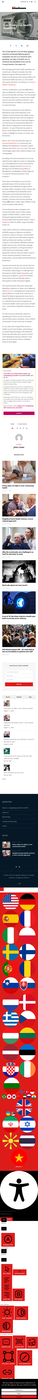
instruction (25, 166)
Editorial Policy (6, 817)
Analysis (7, 20)
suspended (22, 276)
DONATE (19, 413)
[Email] (27, 46)
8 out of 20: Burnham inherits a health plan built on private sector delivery (18, 617)
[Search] (35, 2)
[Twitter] (16, 46)
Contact (4, 826)
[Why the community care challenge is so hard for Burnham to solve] (7, 737)
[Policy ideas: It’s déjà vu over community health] (7, 706)
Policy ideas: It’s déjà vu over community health (18, 487)
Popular (19, 697)
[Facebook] (10, 46)
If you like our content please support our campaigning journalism (17, 374)
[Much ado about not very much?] (7, 770)
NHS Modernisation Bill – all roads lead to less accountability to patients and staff (18, 650)
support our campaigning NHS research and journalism (18, 407)
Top (19, 883)
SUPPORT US (24, 2)
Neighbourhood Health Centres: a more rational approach (17, 520)
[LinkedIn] (22, 46)
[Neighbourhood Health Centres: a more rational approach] (7, 720)
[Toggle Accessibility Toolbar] (2, 889)
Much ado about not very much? (14, 585)
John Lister (10, 32)
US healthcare (22, 424)
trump (12, 424)
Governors (10, 291)
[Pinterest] (23, 428)
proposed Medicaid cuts (10, 143)
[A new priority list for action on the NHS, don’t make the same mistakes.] (7, 753)
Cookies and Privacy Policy (9, 821)
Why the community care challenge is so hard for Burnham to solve (17, 553)
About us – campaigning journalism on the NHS (15, 808)
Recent (8, 697)
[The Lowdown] (19, 8)
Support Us (5, 812)
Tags (30, 697)
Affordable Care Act (15, 148)
